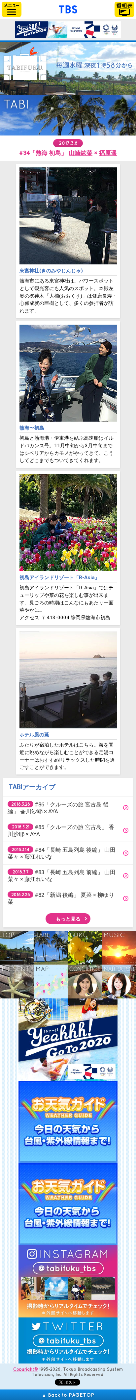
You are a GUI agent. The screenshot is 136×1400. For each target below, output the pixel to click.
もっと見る (68, 918)
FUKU (85, 948)
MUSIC (119, 948)
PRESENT (17, 981)
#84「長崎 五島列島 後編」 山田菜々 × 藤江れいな (62, 853)
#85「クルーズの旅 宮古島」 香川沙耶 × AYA (61, 830)
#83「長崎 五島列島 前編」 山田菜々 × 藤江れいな (62, 875)
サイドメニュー (11, 9)
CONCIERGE (85, 981)
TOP (17, 948)
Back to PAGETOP (68, 1395)
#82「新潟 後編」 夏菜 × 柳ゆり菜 (61, 898)
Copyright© (25, 1369)
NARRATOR (119, 981)
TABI (51, 948)
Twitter (68, 1340)
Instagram (68, 1281)
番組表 (124, 9)
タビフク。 (25, 63)
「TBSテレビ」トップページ (68, 8)
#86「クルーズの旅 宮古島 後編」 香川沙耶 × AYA (58, 808)
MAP (51, 981)
